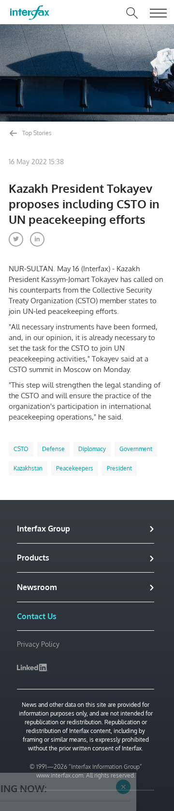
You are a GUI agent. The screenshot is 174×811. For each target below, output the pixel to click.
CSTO (21, 448)
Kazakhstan (28, 468)
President (119, 468)
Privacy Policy (38, 644)
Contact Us (37, 616)
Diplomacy (92, 448)
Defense (53, 448)
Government (135, 448)
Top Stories (36, 133)
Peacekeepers (74, 468)
